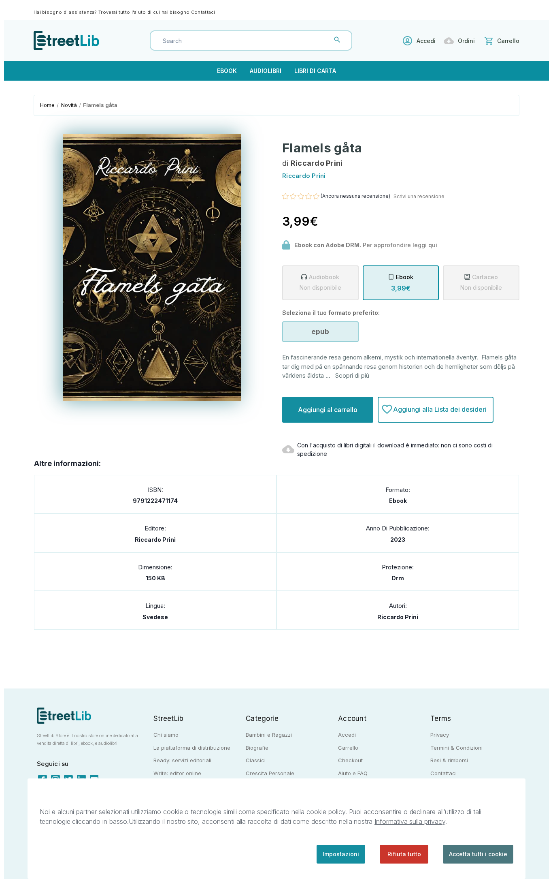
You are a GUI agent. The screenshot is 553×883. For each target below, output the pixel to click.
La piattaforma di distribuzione (191, 747)
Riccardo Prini (155, 539)
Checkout (350, 760)
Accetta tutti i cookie (478, 854)
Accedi (426, 40)
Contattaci (203, 12)
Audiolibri (265, 70)
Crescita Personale (270, 773)
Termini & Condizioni (456, 747)
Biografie (257, 747)
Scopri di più (352, 375)
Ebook (227, 70)
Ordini (466, 40)
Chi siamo (166, 734)
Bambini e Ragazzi (269, 734)
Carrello (348, 747)
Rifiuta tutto (404, 854)
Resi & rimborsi (449, 760)
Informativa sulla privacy (409, 821)
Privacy (439, 734)
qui (432, 245)
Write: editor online (177, 773)
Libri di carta (315, 70)
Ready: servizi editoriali (182, 760)
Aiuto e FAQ (353, 773)
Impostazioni (341, 854)
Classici (256, 760)
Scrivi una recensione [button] (419, 196)
